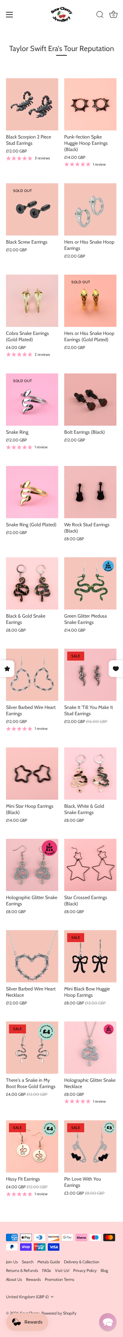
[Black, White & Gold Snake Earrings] (90, 773)
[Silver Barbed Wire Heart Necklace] (32, 956)
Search (27, 1261)
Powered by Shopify (58, 1313)
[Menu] (9, 14)
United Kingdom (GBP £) (27, 1296)
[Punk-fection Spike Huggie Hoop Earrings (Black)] (90, 104)
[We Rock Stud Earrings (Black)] (90, 492)
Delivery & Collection (81, 1261)
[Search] (100, 15)
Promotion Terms (59, 1279)
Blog (104, 1270)
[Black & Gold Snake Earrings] (32, 583)
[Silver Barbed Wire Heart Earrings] (32, 675)
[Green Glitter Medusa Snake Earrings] (90, 583)
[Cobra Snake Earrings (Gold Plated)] (32, 301)
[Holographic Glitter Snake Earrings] (32, 865)
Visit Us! (62, 1270)
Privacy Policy (85, 1270)
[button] (107, 1321)
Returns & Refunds (22, 1270)
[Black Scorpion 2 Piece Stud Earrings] (32, 104)
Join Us (12, 1261)
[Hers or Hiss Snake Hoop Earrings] (90, 209)
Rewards (33, 1279)
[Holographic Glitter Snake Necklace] (90, 1047)
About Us (14, 1279)
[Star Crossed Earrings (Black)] (90, 865)
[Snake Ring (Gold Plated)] (32, 492)
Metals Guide (48, 1261)
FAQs (46, 1270)
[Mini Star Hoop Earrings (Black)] (32, 773)
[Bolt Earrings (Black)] (90, 399)
